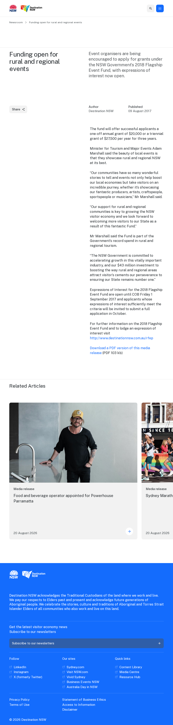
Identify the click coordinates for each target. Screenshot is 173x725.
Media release (24, 489)
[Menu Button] (160, 8)
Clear (147, 8)
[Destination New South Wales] (32, 8)
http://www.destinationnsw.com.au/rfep (121, 338)
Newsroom (16, 22)
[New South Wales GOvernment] (13, 8)
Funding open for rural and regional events (55, 22)
